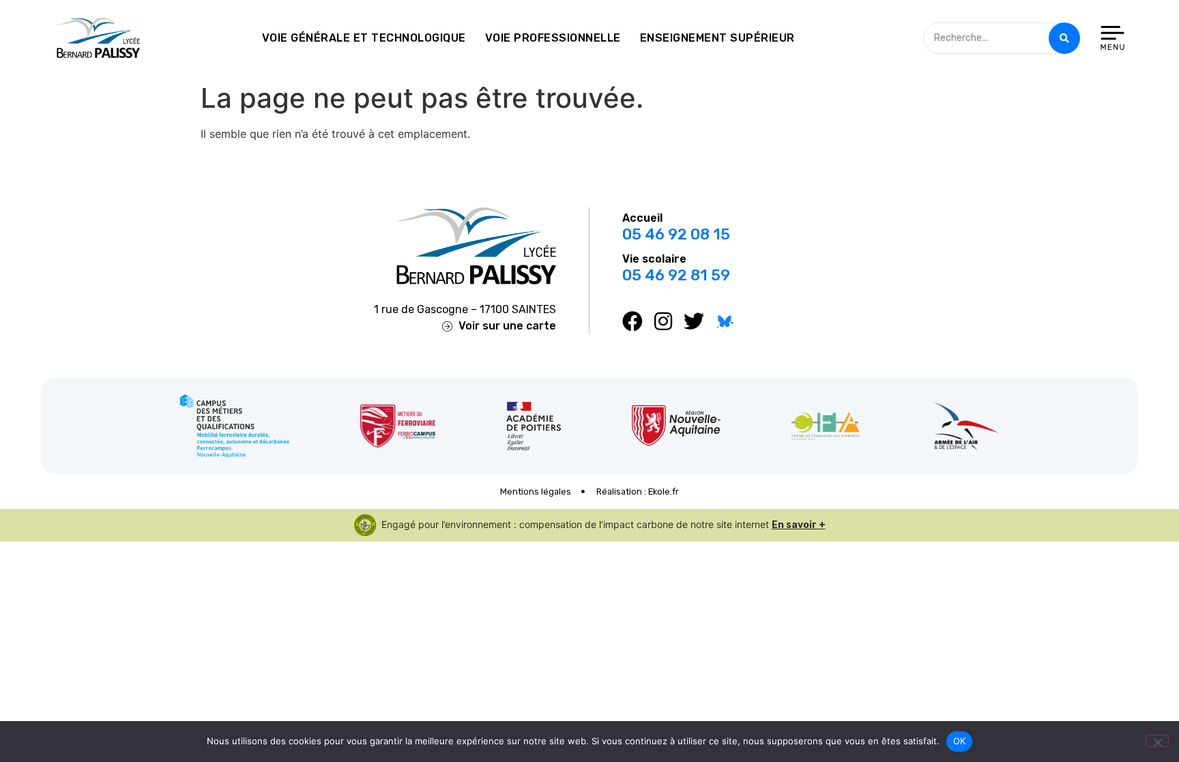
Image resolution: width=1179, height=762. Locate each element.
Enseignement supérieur (717, 37)
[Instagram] (663, 321)
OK (959, 740)
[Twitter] (694, 321)
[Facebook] (632, 321)
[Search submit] (1064, 38)
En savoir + (799, 525)
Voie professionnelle (553, 37)
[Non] (1157, 741)
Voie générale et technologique (364, 37)
